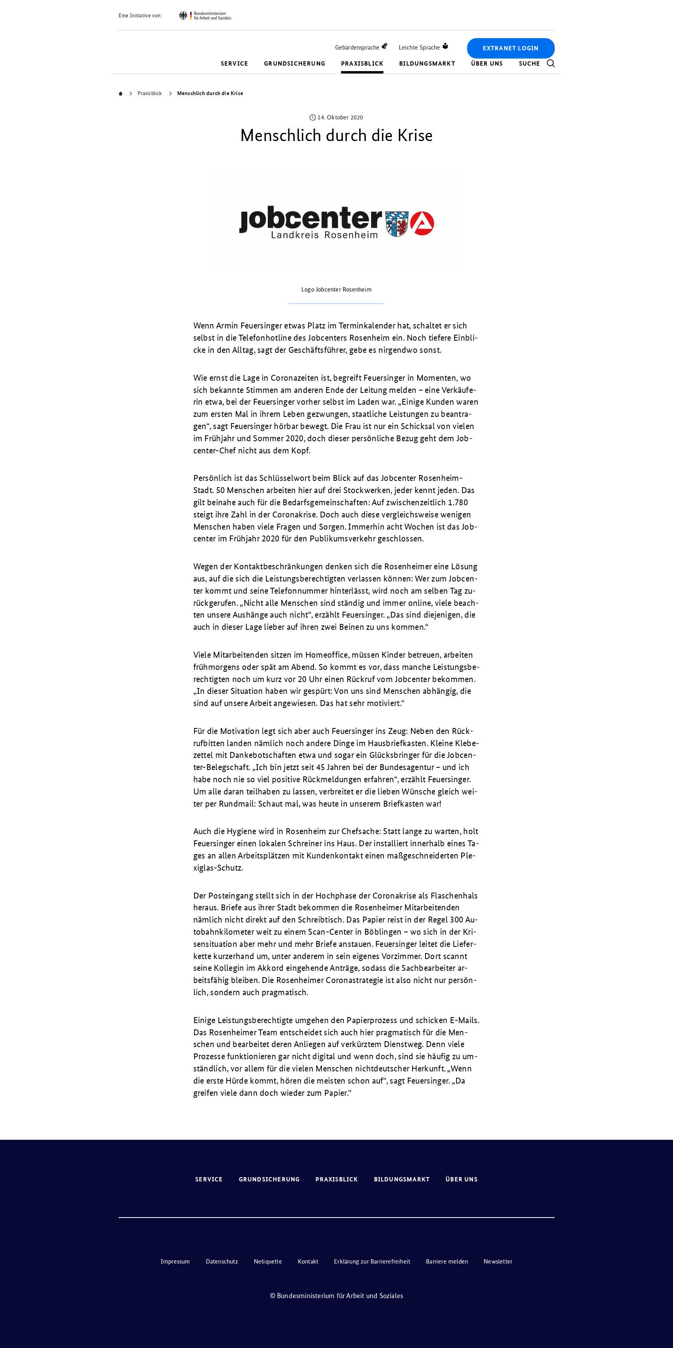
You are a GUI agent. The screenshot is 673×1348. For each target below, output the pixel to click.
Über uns (487, 63)
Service (234, 63)
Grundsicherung (294, 63)
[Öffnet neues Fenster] (205, 15)
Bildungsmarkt (427, 63)
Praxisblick (362, 63)
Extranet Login (511, 48)
